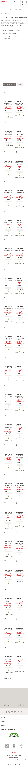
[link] (15, 2)
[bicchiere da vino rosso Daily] (20, 407)
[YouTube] (14, 711)
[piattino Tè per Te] (20, 495)
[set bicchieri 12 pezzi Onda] (20, 144)
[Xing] (18, 711)
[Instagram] (9, 711)
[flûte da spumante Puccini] (20, 349)
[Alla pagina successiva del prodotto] (14, 678)
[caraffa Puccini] (8, 553)
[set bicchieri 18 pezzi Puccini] (8, 114)
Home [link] (7, 9)
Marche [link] (12, 9)
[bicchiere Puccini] (8, 318)
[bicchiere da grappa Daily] (8, 437)
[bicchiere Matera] (20, 290)
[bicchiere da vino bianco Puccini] (8, 203)
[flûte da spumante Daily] (8, 525)
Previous (1, 68)
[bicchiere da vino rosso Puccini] (20, 174)
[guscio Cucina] (20, 232)
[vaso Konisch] (20, 523)
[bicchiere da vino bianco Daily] (8, 611)
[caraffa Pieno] (8, 406)
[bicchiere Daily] (8, 172)
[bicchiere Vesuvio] (20, 581)
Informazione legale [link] (14, 757)
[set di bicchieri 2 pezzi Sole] (20, 554)
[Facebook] (6, 711)
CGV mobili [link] (10, 755)
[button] (14, 736)
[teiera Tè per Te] (8, 377)
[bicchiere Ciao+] (20, 435)
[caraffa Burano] (8, 290)
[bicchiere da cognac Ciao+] (20, 466)
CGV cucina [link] (17, 755)
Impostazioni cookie (14, 763)
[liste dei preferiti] (5, 92)
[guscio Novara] (8, 581)
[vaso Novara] (20, 667)
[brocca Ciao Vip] (20, 609)
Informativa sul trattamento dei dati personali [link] (14, 760)
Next (27, 68)
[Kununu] (21, 711)
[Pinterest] (12, 711)
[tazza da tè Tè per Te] (20, 319)
